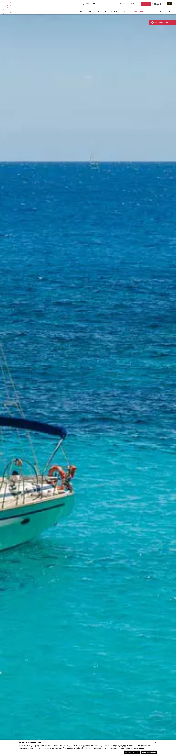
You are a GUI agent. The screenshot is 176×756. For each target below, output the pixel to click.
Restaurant (101, 12)
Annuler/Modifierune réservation (156, 4)
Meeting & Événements (120, 12)
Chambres (90, 12)
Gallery (150, 12)
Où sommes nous (137, 12)
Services (80, 12)
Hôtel (71, 12)
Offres (158, 12)
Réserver (167, 12)
